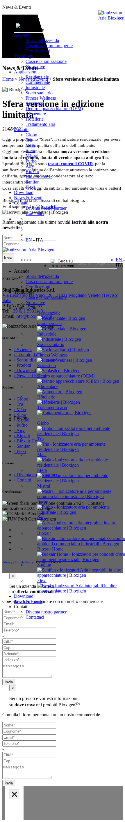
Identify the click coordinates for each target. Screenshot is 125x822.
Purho (31, 160)
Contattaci (35, 213)
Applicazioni (26, 71)
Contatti (21, 202)
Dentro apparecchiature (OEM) (54, 108)
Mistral (32, 155)
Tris (29, 139)
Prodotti (21, 129)
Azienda (21, 35)
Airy (30, 166)
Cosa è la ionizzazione (46, 61)
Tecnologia (24, 56)
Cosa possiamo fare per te (49, 45)
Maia (30, 145)
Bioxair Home (39, 176)
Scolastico (35, 103)
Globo (31, 134)
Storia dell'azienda (42, 40)
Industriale (35, 87)
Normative (35, 66)
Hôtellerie (35, 119)
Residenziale (37, 77)
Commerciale (38, 82)
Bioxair (32, 171)
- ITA (38, 239)
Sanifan (33, 181)
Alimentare (36, 113)
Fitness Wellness (41, 98)
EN (29, 239)
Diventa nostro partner (46, 208)
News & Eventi (28, 197)
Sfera (30, 150)
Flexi (30, 187)
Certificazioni (38, 50)
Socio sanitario (39, 92)
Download (23, 192)
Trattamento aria (40, 124)
